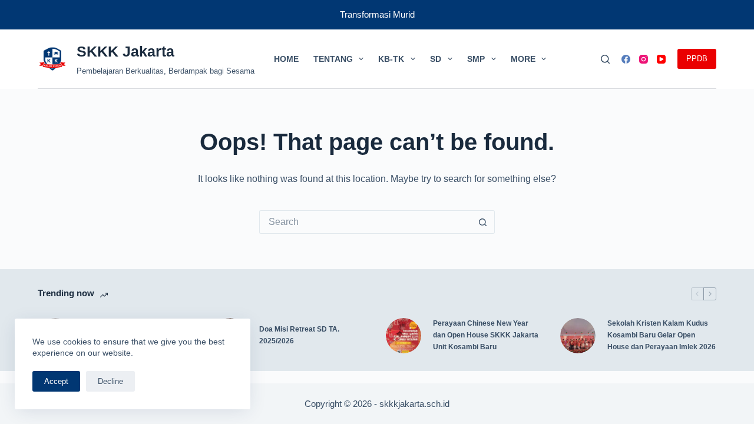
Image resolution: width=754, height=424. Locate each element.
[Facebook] (625, 59)
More (523, 59)
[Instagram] (643, 59)
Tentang (333, 59)
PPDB (696, 58)
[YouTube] (661, 59)
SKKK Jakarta (125, 51)
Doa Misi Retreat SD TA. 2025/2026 (299, 335)
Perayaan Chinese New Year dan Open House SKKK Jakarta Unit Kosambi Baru (485, 335)
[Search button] (483, 222)
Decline (110, 381)
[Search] (605, 59)
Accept (56, 381)
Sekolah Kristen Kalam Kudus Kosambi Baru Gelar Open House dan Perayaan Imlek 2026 (661, 335)
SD (435, 59)
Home (286, 59)
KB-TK (391, 59)
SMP (476, 59)
